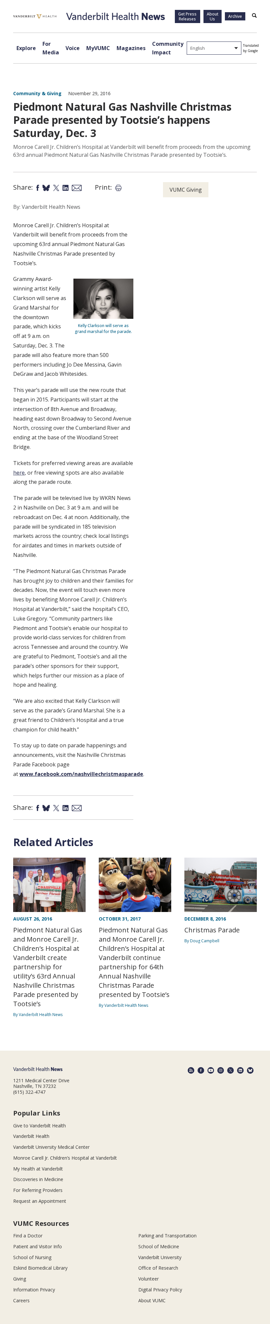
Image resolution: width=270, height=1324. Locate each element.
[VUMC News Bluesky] (250, 1070)
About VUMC (152, 1300)
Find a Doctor (27, 1235)
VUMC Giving (186, 189)
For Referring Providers (38, 1190)
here (19, 472)
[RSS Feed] (191, 1070)
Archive (235, 16)
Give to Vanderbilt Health (39, 1125)
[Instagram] (220, 1070)
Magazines (131, 48)
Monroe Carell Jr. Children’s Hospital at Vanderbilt (65, 1158)
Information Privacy (34, 1289)
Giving (19, 1279)
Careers (21, 1300)
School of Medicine (158, 1246)
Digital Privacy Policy (160, 1289)
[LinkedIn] (240, 1070)
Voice (73, 48)
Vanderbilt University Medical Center (51, 1147)
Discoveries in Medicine (38, 1179)
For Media (50, 48)
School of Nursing (32, 1257)
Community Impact (167, 48)
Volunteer (148, 1279)
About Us (212, 16)
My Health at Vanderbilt (38, 1169)
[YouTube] (210, 1070)
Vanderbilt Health (31, 1136)
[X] (230, 1070)
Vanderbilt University (159, 1257)
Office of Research (158, 1268)
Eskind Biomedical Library (40, 1268)
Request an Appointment (39, 1201)
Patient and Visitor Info (37, 1246)
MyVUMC (98, 48)
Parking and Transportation (167, 1235)
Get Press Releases (187, 16)
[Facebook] (201, 1070)
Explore (26, 48)
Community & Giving (37, 93)
